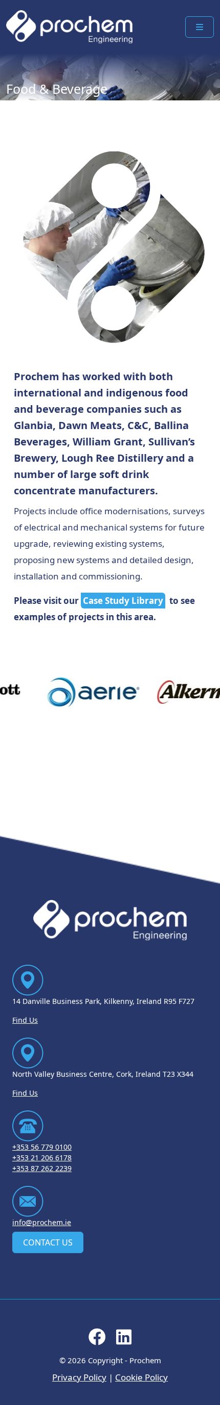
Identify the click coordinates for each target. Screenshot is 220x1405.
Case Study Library (123, 600)
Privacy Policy (79, 1377)
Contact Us (48, 1242)
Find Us (25, 1020)
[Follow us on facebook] (97, 1340)
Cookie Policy (141, 1377)
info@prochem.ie (41, 1222)
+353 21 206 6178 (42, 1157)
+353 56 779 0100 (42, 1147)
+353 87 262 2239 (42, 1168)
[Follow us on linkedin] (124, 1340)
